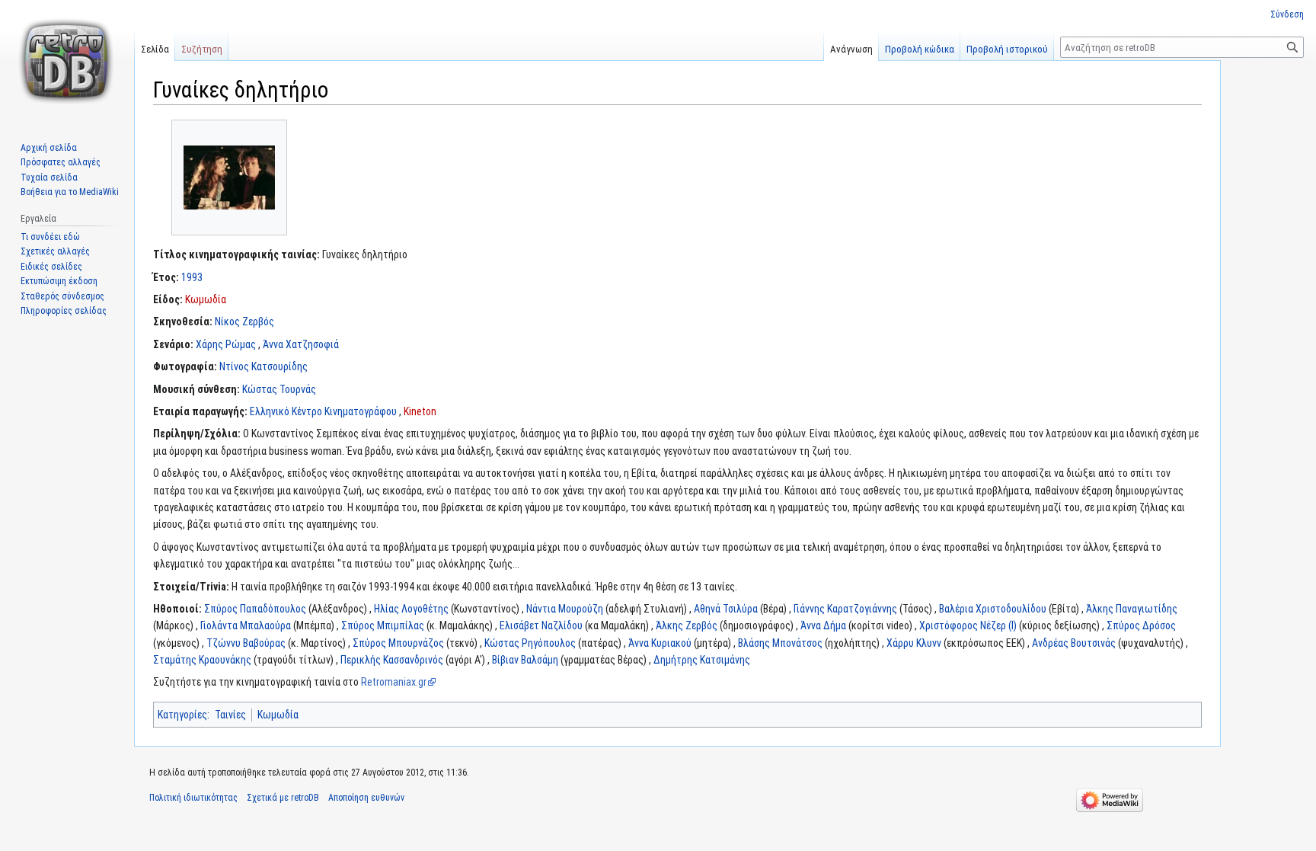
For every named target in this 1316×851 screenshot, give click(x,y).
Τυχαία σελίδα (49, 177)
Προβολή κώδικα (919, 49)
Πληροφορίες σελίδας (64, 311)
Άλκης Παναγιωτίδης (1131, 609)
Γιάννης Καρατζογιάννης (845, 609)
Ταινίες (230, 715)
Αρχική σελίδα (49, 147)
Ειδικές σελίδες (51, 266)
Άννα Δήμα (823, 625)
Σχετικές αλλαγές (55, 251)
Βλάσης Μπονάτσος (780, 643)
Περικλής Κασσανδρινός (391, 660)
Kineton (420, 411)
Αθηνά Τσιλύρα (726, 609)
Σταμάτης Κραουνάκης (202, 660)
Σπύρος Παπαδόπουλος (255, 609)
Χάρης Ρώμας (226, 344)
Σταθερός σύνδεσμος (62, 296)
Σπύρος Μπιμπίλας (382, 625)
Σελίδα (155, 49)
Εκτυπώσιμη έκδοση (59, 281)
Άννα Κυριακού (660, 643)
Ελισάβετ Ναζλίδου (541, 625)
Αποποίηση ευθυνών (366, 797)
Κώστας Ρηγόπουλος (530, 643)
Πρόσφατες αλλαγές (61, 162)
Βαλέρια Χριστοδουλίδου (992, 609)
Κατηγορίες (182, 715)
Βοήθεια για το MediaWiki (70, 192)
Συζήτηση (201, 49)
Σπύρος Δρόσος (1141, 625)
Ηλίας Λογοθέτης (411, 609)
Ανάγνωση (851, 49)
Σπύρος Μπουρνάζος (398, 643)
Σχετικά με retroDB (283, 797)
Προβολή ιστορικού (1007, 49)
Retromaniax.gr (393, 682)
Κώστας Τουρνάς (279, 389)
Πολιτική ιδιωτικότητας (193, 797)
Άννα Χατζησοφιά (301, 344)
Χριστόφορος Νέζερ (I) (968, 625)
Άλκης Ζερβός (686, 625)
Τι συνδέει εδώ (50, 237)
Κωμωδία (205, 299)
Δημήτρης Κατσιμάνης (701, 660)
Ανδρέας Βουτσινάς (1074, 643)
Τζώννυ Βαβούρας (246, 643)
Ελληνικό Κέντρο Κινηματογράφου (323, 411)
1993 (192, 277)
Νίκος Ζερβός (244, 321)
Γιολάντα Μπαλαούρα (245, 625)
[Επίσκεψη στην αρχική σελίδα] (67, 61)
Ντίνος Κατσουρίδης (263, 366)
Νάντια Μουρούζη (564, 609)
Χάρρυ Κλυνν (913, 643)
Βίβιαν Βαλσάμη (525, 660)
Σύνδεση (1287, 14)
